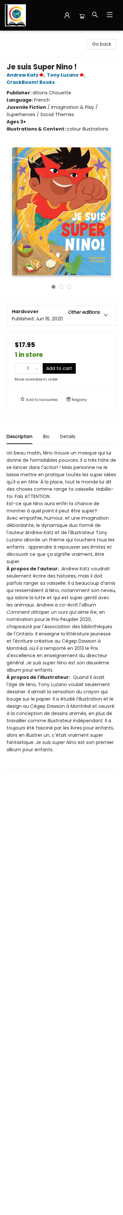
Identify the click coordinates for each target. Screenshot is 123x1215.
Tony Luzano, (66, 75)
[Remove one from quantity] (19, 368)
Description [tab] (19, 436)
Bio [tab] (46, 436)
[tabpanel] (61, 609)
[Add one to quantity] (36, 368)
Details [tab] (67, 436)
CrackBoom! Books (31, 82)
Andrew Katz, (26, 75)
